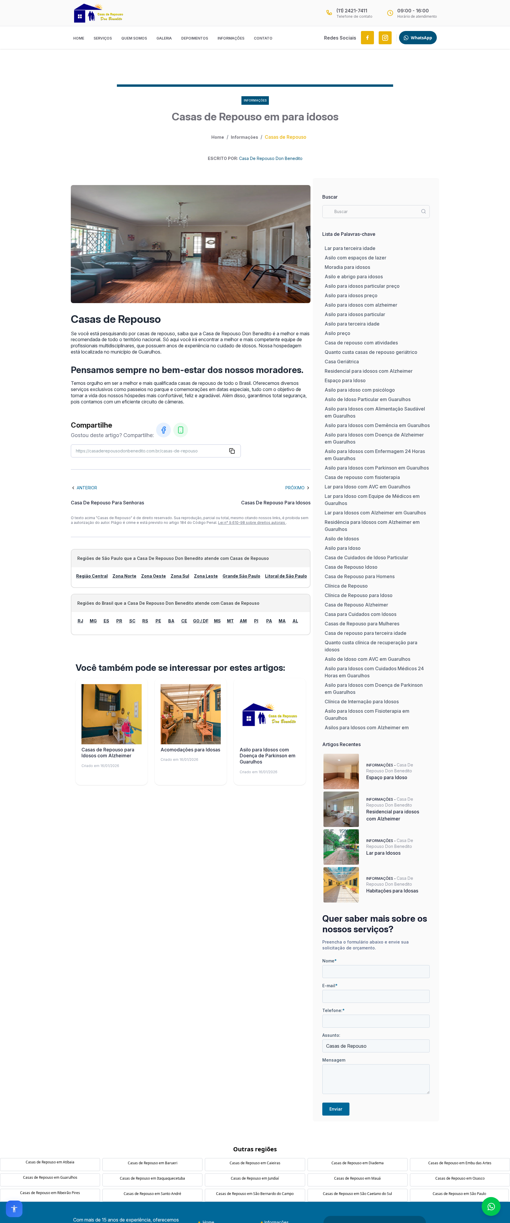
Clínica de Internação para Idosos (362, 701)
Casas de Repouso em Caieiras (255, 1162)
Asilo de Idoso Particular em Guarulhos (368, 399)
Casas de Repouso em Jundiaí (255, 1178)
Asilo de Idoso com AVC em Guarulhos (367, 659)
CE (184, 620)
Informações (231, 38)
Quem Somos (134, 38)
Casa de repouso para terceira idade (365, 633)
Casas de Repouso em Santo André (152, 1193)
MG (93, 620)
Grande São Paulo (241, 575)
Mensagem (333, 1059)
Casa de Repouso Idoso (351, 567)
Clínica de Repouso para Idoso (359, 595)
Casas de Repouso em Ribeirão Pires (50, 1192)
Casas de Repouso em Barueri (152, 1162)
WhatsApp (421, 37)
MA (282, 620)
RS (145, 620)
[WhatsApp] (180, 430)
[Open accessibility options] (14, 1209)
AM (243, 620)
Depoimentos (194, 38)
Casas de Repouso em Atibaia (50, 1162)
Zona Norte (124, 575)
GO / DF (200, 620)
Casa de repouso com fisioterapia (362, 477)
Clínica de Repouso (346, 586)
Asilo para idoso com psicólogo (360, 390)
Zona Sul (180, 575)
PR (119, 620)
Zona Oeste (153, 575)
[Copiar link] (231, 450)
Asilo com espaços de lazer (355, 258)
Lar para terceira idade (350, 248)
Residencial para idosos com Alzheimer (369, 371)
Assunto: (331, 1035)
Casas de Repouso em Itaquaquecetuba (152, 1178)
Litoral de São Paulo (286, 575)
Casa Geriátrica (342, 361)
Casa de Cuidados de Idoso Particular (366, 557)
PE (158, 620)
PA (269, 620)
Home (78, 38)
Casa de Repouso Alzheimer (356, 605)
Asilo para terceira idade (352, 324)
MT (230, 620)
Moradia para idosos (347, 267)
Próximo (295, 487)
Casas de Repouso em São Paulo (459, 1193)
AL (295, 620)
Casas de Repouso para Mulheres (362, 624)
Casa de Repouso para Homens (360, 576)
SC (132, 620)
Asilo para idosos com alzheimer (361, 305)
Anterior (87, 487)
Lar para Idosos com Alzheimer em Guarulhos (375, 513)
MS (217, 620)
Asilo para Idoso (343, 548)
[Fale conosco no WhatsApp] (491, 1206)
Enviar (335, 1108)
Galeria (164, 38)
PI (256, 620)
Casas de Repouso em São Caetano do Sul (357, 1193)
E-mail (330, 985)
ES (106, 620)
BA (171, 620)
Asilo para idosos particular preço (362, 286)
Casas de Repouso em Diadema (357, 1162)
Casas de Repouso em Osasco (460, 1178)
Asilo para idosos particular (355, 314)
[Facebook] (163, 430)
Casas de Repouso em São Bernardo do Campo (255, 1193)
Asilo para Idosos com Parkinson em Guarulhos (377, 468)
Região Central (92, 575)
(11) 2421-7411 (351, 11)
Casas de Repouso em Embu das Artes (459, 1162)
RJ (80, 620)
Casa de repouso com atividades (361, 343)
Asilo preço (337, 333)
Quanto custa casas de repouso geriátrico (371, 352)
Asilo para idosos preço (351, 295)
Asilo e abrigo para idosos (354, 276)
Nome (329, 960)
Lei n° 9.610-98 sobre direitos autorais (252, 522)
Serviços (103, 38)
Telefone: (333, 1010)
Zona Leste (206, 575)
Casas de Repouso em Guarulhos (50, 1177)
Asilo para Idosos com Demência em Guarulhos (377, 425)
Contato (263, 38)
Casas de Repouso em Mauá (357, 1178)
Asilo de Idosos (342, 539)
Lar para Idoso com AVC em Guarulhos (367, 487)
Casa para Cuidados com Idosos (360, 614)
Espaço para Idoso (345, 380)
